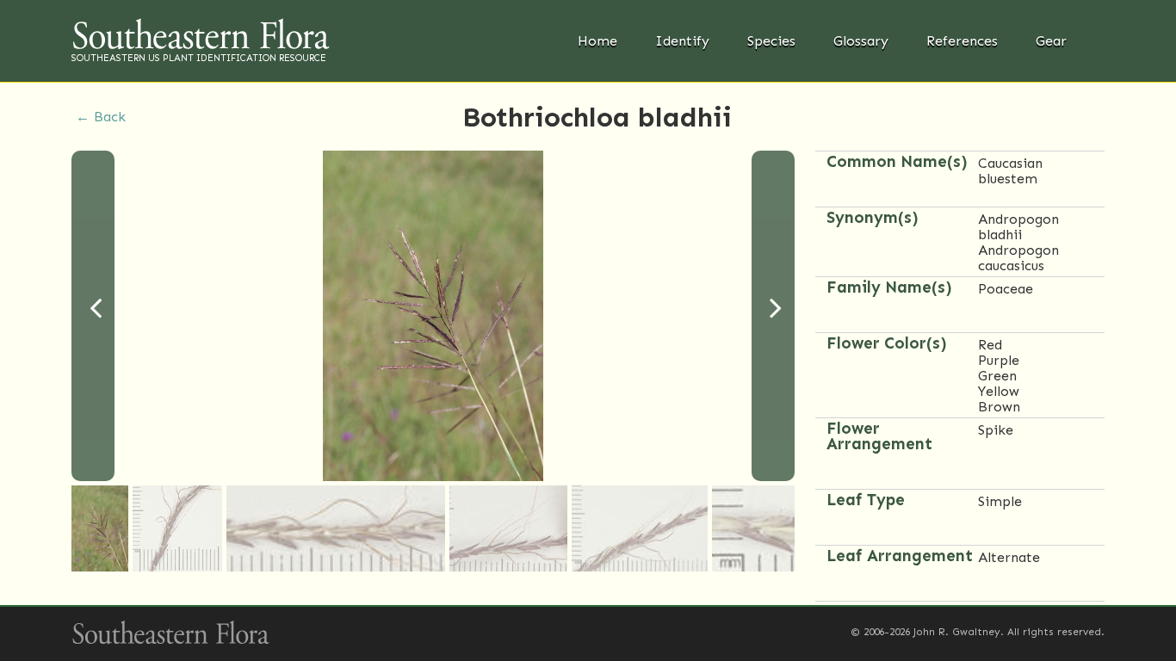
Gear (1051, 41)
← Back (101, 116)
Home (597, 41)
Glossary (860, 41)
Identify (682, 41)
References (962, 41)
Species (771, 41)
